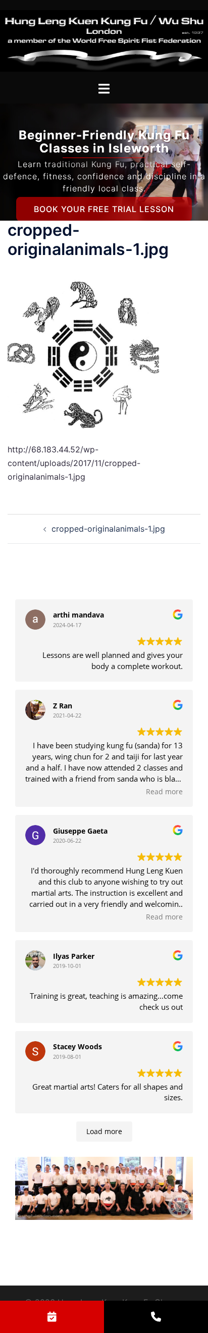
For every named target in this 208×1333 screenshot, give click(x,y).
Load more (104, 1131)
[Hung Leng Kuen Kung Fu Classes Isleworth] (104, 40)
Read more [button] (164, 791)
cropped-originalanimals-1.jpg (108, 529)
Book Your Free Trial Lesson (104, 209)
